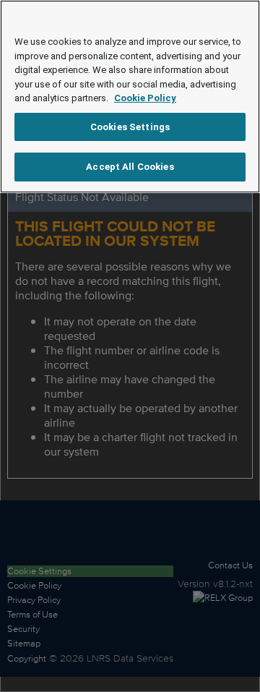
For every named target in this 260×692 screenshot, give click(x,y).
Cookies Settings (130, 126)
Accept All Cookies (129, 166)
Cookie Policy (145, 98)
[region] (130, 96)
